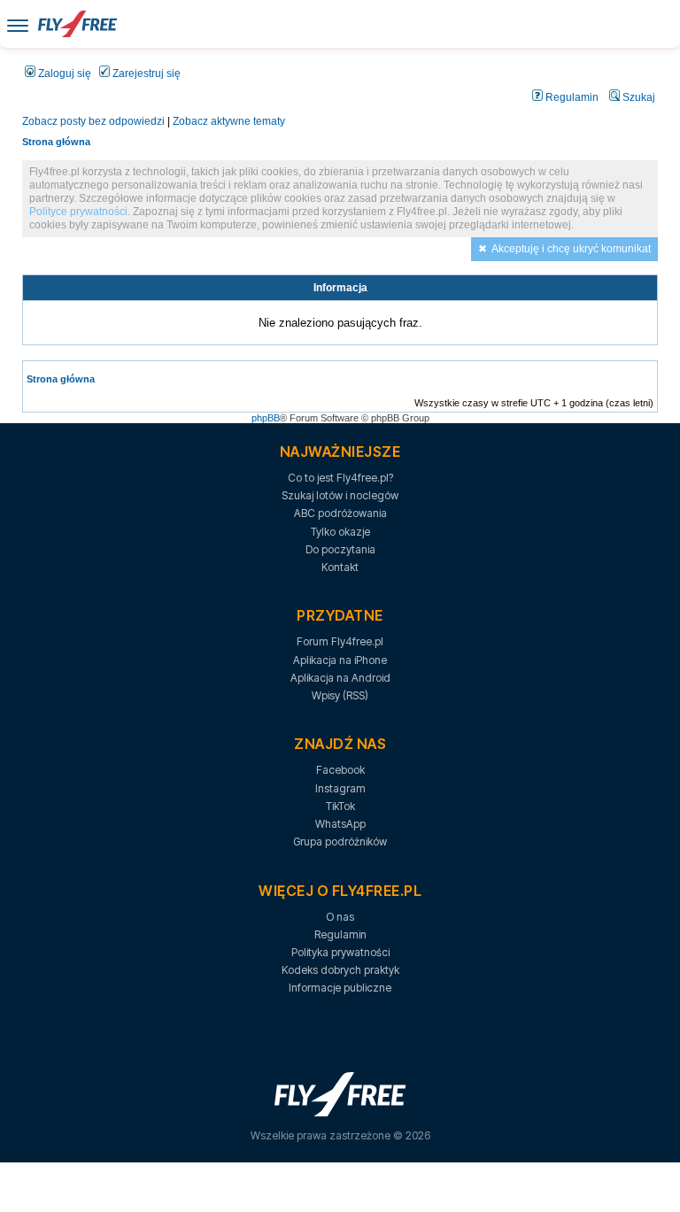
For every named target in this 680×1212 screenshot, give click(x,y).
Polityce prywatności (78, 211)
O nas (340, 916)
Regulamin (571, 97)
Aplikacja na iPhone (340, 660)
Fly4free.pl (77, 24)
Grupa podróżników (340, 841)
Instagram (340, 788)
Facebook (340, 769)
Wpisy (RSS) (340, 695)
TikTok (340, 806)
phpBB (265, 418)
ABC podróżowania (340, 513)
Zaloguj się (63, 73)
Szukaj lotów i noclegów (340, 495)
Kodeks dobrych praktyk (340, 970)
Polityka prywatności (340, 952)
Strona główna (56, 141)
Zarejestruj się (145, 73)
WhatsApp (340, 823)
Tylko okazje (340, 531)
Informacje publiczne (340, 987)
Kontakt (340, 567)
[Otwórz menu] (17, 24)
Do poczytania (340, 549)
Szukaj (637, 97)
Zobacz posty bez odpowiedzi (93, 121)
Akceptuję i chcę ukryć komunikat (571, 249)
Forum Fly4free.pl (340, 641)
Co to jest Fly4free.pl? (340, 477)
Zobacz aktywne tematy (229, 121)
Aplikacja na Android (340, 677)
